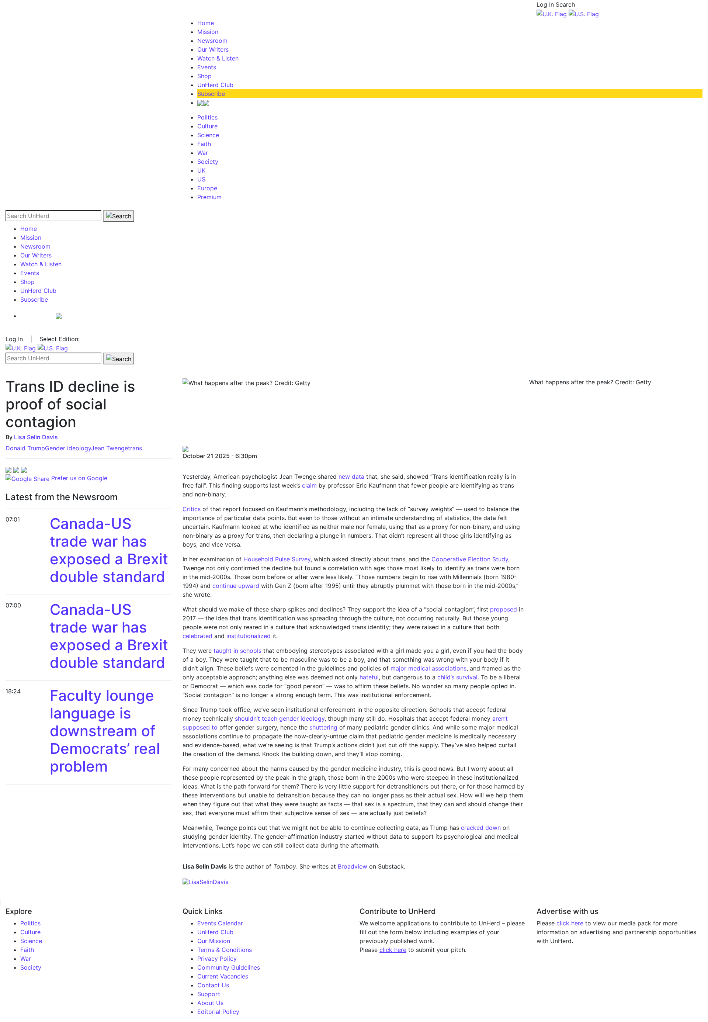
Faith (204, 144)
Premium (209, 197)
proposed (503, 609)
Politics (207, 117)
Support (208, 994)
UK (201, 170)
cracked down (481, 827)
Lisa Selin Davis (36, 437)
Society (207, 161)
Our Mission (213, 941)
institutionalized (248, 636)
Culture (207, 126)
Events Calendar (220, 923)
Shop (204, 76)
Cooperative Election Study (469, 559)
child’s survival (457, 677)
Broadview (352, 866)
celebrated (197, 636)
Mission (207, 31)
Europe (207, 188)
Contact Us (213, 985)
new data (351, 476)
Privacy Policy (217, 958)
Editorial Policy (218, 1011)
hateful (369, 677)
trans (135, 448)
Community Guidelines (228, 967)
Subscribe (211, 93)
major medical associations (428, 668)
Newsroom (212, 40)
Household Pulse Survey (276, 559)
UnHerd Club (215, 85)
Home (205, 23)
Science (208, 135)
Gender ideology (68, 448)
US (201, 179)
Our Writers (213, 49)
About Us (210, 1003)
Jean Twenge (109, 448)
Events (206, 67)
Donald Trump (25, 448)
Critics (192, 509)
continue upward (235, 585)
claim (309, 485)
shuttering (323, 727)
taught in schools (237, 650)
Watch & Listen (218, 58)
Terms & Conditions (224, 949)
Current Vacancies (222, 976)
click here (392, 949)
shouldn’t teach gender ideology (279, 718)
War (202, 152)
